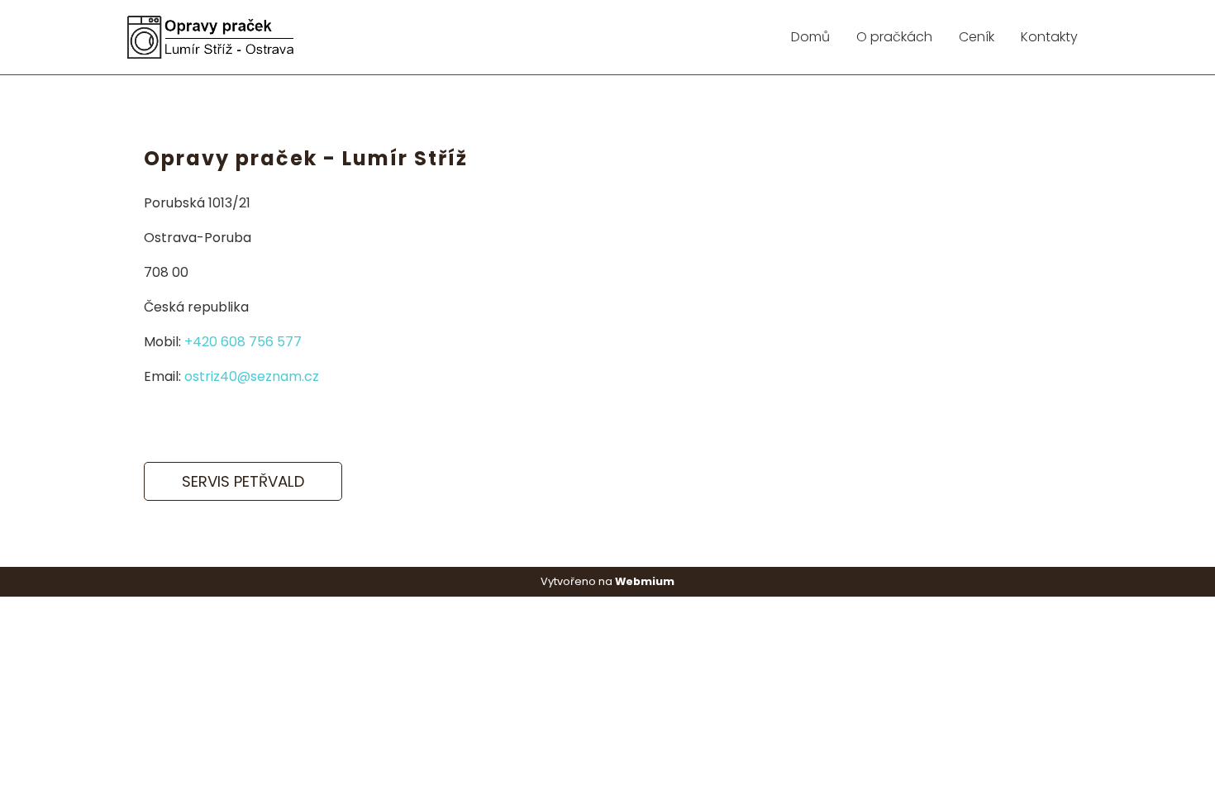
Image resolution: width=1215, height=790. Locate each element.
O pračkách (894, 36)
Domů (810, 36)
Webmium (644, 581)
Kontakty (1049, 36)
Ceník (976, 36)
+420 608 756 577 (243, 341)
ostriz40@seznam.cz (251, 376)
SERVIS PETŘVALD (243, 481)
